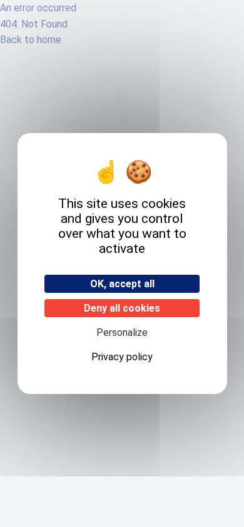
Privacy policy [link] (122, 357)
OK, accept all (122, 284)
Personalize (122, 332)
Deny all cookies (122, 308)
